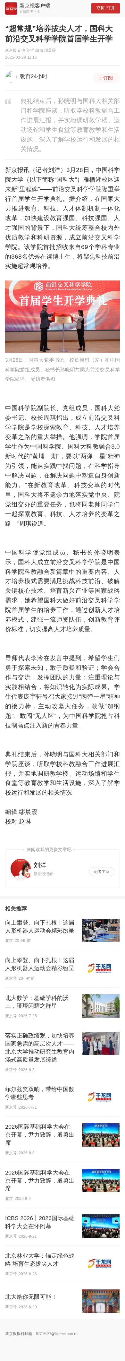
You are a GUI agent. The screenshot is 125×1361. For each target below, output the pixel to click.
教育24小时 (33, 76)
